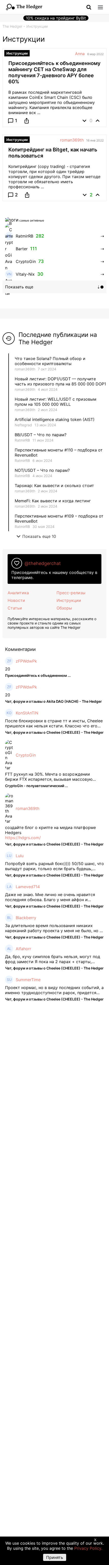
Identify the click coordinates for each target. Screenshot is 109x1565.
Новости (16, 600)
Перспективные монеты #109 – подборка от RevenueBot (59, 518)
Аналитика (18, 592)
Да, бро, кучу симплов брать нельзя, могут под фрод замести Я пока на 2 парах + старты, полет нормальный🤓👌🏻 (52, 959)
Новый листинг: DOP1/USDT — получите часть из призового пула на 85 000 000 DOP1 (60, 381)
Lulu (20, 855)
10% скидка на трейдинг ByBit (56, 18)
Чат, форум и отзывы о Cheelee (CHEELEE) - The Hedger (54, 732)
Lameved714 (28, 886)
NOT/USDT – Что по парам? (43, 470)
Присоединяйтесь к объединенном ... (38, 675)
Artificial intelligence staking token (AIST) (55, 419)
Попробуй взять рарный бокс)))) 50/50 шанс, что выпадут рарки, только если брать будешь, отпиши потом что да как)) (54, 866)
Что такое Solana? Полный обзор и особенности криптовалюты (50, 361)
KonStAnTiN (27, 712)
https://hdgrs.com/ (23, 837)
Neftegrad (23, 425)
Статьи (15, 608)
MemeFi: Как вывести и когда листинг (53, 500)
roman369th (72, 140)
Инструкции (69, 600)
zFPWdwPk (26, 661)
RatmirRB (22, 440)
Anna (80, 53)
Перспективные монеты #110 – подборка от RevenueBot (59, 452)
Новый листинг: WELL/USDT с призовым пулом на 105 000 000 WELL (55, 402)
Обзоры (64, 608)
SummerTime (28, 979)
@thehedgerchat (43, 563)
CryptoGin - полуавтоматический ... (36, 786)
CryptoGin (26, 755)
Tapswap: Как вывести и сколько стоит (54, 485)
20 (7, 668)
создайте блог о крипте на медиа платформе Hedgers (50, 830)
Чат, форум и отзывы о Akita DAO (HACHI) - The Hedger (53, 701)
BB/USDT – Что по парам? (40, 434)
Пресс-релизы (71, 592)
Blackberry (26, 917)
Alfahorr (23, 948)
